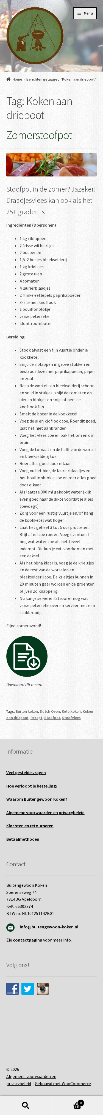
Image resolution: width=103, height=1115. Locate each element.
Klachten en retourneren (30, 825)
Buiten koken (27, 711)
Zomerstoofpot (39, 135)
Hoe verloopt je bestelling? (31, 786)
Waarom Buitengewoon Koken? (36, 799)
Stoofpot (52, 717)
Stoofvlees (71, 717)
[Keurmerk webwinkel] (51, 1025)
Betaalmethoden (22, 839)
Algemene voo (20, 812)
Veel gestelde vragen (26, 772)
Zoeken (26, 1105)
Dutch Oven (50, 711)
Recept (36, 717)
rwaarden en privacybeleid (59, 812)
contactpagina (27, 940)
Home (17, 79)
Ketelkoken (71, 711)
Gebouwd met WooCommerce (63, 1083)
